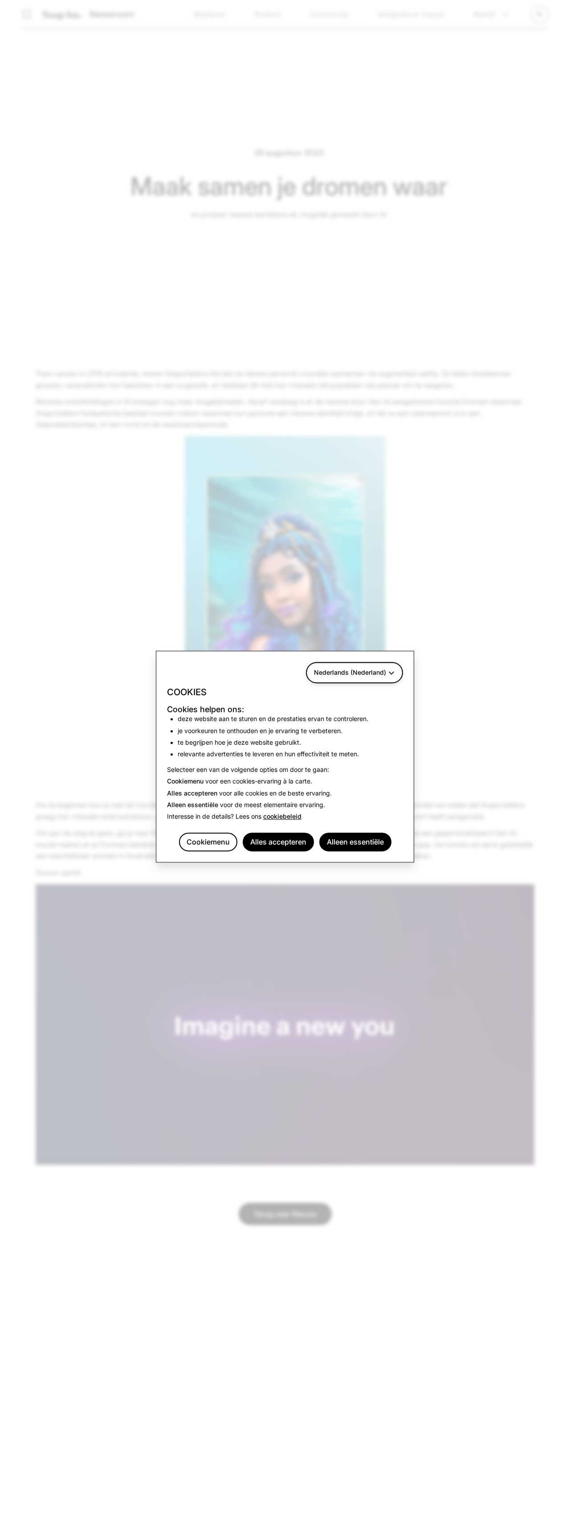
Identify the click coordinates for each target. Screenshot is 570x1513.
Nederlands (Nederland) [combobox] (350, 672)
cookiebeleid (282, 816)
